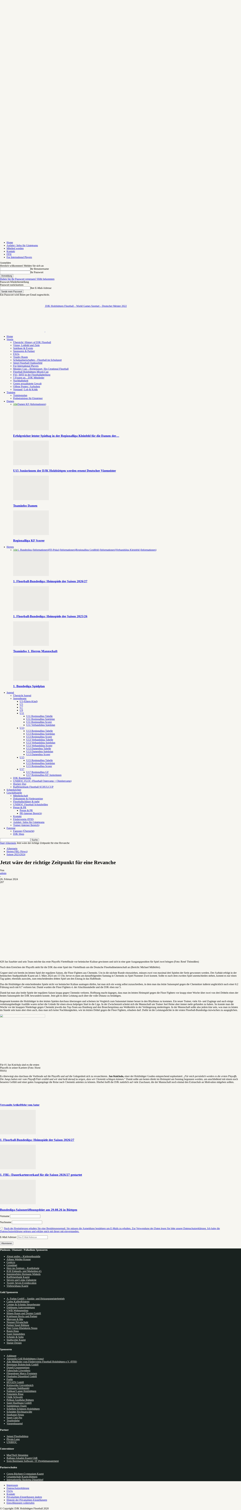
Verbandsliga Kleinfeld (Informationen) (136, 549)
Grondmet (12, 1265)
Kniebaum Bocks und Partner (22, 1316)
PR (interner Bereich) (31, 813)
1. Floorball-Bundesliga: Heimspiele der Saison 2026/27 (50, 581)
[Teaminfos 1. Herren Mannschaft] (31, 645)
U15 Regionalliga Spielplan (40, 763)
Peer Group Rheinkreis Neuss (22, 1328)
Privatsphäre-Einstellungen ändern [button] (24, 1497)
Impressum (12, 1485)
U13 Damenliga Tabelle (38, 748)
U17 (22, 769)
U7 (21, 707)
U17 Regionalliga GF (37, 772)
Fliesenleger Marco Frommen (22, 1373)
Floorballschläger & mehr (26, 801)
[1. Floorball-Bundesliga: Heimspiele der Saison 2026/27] (31, 575)
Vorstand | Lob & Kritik (25, 389)
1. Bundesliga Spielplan (29, 686)
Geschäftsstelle (14, 792)
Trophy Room (20, 357)
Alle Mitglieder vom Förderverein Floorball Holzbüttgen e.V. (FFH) (42, 1361)
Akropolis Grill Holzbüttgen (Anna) (25, 1358)
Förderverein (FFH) (23, 819)
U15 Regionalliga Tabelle (39, 760)
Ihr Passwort (36, 272)
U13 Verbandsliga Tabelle (39, 739)
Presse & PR (19, 807)
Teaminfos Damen (25, 505)
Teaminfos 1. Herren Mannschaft (35, 651)
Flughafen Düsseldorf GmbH (22, 1376)
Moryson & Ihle (15, 1319)
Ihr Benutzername (39, 268)
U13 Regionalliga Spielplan (40, 733)
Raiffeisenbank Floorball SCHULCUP (33, 786)
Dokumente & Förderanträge (28, 798)
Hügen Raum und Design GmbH (24, 1313)
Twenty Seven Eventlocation (21, 1283)
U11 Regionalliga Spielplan (40, 719)
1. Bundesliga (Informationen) (33, 549)
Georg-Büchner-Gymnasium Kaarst (25, 1473)
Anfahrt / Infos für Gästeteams (22, 245)
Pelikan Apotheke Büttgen (20, 1400)
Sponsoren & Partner (24, 351)
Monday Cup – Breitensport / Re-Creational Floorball (41, 368)
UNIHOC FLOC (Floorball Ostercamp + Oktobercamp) (42, 781)
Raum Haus (13, 1331)
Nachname (5, 1222)
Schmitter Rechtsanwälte (19, 1411)
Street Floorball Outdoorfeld (27, 363)
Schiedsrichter (14, 789)
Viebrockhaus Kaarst (17, 1285)
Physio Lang (13, 1439)
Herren (10, 547)
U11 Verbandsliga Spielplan (40, 725)
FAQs (16, 354)
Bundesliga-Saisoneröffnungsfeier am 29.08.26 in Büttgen (38, 1209)
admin (3, 873)
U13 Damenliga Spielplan (39, 751)
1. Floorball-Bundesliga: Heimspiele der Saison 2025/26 (50, 616)
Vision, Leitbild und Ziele (26, 345)
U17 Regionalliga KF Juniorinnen (43, 775)
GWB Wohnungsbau (17, 1310)
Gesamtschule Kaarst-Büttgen (22, 1476)
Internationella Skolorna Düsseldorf (25, 1479)
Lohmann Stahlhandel (18, 1388)
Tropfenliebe (13, 1420)
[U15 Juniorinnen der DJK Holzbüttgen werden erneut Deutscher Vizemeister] (31, 464)
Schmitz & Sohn (15, 1337)
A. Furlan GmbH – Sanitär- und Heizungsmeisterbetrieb (36, 1298)
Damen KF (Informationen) (32, 404)
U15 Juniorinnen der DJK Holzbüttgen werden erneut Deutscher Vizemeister (64, 470)
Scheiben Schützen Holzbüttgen (23, 1408)
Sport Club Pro (14, 1417)
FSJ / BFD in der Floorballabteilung (31, 374)
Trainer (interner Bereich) (26, 825)
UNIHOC (12, 1442)
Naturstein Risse (15, 1394)
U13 (22, 728)
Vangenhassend (15, 1423)
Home (10, 242)
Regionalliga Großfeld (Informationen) (96, 549)
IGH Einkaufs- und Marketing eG (24, 1271)
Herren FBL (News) (17, 851)
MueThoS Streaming (17, 1455)
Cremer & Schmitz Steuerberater (23, 1304)
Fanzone (11, 828)
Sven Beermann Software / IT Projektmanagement (33, 1461)
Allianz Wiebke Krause (19, 1259)
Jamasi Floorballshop (17, 1436)
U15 (22, 757)
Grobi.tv (11, 1262)
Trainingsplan (20, 395)
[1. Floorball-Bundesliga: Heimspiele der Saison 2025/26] (31, 610)
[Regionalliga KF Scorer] (31, 534)
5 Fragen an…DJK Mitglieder (28, 377)
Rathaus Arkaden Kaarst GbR (22, 1458)
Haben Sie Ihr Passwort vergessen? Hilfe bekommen (27, 279)
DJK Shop (18, 834)
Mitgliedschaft (20, 795)
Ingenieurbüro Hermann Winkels (23, 1274)
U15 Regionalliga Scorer (39, 766)
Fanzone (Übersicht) (23, 831)
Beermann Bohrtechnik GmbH (23, 1364)
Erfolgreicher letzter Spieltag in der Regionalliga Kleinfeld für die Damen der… (66, 435)
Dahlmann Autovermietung (21, 1307)
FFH (9, 254)
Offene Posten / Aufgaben (26, 386)
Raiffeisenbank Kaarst (18, 1277)
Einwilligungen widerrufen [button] (20, 1502)
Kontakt (11, 251)
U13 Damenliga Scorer (38, 754)
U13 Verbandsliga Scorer (39, 745)
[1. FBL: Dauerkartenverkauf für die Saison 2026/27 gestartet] (18, 1168)
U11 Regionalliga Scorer (39, 722)
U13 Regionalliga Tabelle (39, 730)
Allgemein (10, 843)
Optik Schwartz (15, 1397)
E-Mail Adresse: (8, 1237)
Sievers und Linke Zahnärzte (21, 1280)
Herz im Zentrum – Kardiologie (23, 1268)
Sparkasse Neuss (15, 1414)
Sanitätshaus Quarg (17, 1405)
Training (11, 392)
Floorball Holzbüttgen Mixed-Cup (31, 371)
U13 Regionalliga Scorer (39, 736)
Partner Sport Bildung (18, 1325)
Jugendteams (19, 698)
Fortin (10, 1379)
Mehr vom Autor (30, 1104)
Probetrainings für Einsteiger (28, 398)
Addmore (11, 1355)
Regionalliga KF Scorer (29, 540)
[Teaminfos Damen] (31, 499)
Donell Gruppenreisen (18, 1367)
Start (2, 843)
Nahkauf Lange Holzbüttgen (21, 1391)
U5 (21, 704)
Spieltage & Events (23, 348)
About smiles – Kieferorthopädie (23, 1256)
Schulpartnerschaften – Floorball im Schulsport (37, 360)
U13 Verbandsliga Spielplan (40, 742)
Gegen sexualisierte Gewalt (27, 383)
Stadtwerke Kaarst (16, 1339)
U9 (21, 710)
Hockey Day (19, 783)
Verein (10, 339)
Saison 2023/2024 (16, 854)
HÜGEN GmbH (15, 1382)
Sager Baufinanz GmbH (19, 1402)
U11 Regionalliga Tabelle (39, 716)
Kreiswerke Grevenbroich (20, 1385)
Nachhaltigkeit (20, 380)
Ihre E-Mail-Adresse (40, 288)
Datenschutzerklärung (18, 1488)
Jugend (10, 692)
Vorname (4, 1216)
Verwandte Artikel (10, 1104)
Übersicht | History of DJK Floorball (32, 342)
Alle (15, 404)
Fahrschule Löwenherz (18, 1370)
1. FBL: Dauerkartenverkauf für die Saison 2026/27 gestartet (41, 1174)
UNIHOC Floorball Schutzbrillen (30, 804)
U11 (22, 713)
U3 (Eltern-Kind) (29, 701)
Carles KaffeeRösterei (18, 1301)
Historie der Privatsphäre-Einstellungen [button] (27, 1500)
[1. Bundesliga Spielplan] (31, 679)
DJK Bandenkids (22, 778)
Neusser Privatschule (17, 1322)
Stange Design (14, 1342)
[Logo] (22, 330)
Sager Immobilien (16, 1334)
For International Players (19, 257)
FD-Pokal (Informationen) (62, 549)
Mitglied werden (15, 248)
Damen (10, 401)
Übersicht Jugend (22, 695)
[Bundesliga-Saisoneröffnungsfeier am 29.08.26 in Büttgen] (18, 1203)
